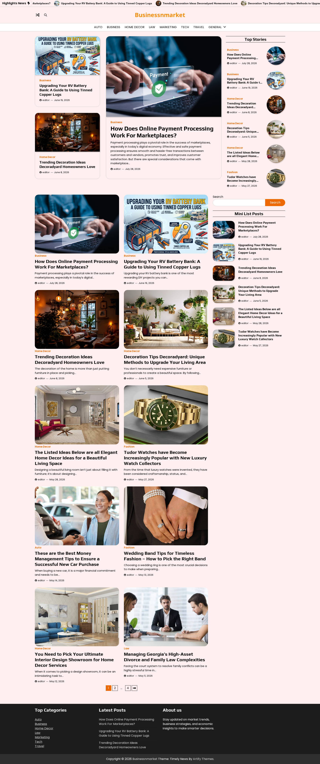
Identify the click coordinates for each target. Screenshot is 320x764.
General (215, 27)
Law (152, 27)
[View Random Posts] (37, 15)
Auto (98, 27)
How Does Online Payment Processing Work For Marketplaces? (162, 132)
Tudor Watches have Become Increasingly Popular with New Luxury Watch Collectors (245, 178)
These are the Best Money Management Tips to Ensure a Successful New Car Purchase (67, 559)
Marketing (168, 27)
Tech (185, 27)
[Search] (45, 15)
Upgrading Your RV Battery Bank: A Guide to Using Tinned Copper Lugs (75, 3)
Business (113, 27)
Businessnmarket (160, 15)
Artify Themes (203, 759)
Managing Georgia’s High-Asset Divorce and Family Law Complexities (165, 656)
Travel (198, 27)
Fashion (232, 172)
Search (218, 197)
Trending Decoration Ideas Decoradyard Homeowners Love (168, 3)
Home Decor (134, 27)
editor (117, 168)
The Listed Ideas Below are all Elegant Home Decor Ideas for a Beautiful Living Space (243, 154)
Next (134, 688)
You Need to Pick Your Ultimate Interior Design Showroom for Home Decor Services (74, 659)
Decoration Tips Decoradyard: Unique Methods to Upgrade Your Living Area (264, 3)
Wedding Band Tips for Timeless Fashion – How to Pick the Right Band (165, 556)
